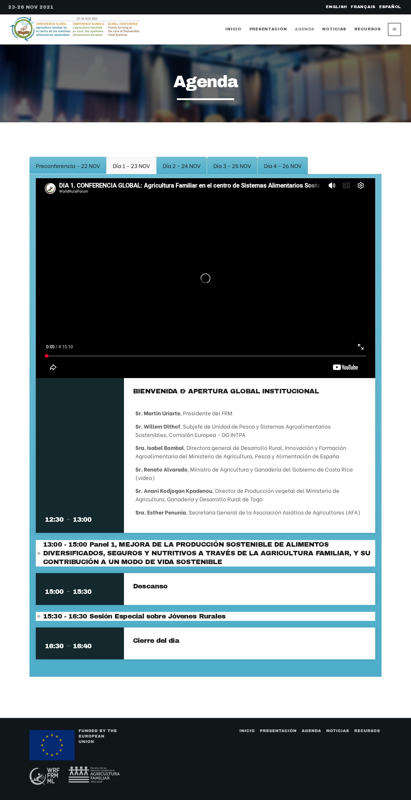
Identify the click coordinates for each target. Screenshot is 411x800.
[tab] (67, 165)
